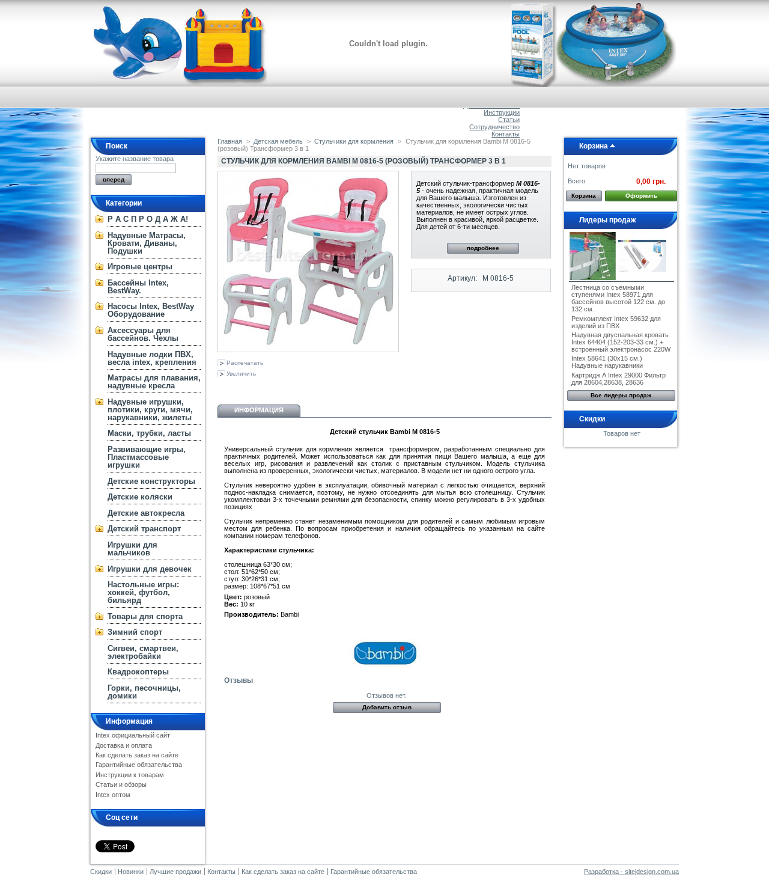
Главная (229, 141)
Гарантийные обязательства (139, 764)
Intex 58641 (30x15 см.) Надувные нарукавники (607, 362)
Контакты (505, 134)
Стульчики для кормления (354, 141)
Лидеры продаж (607, 220)
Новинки (131, 871)
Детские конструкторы (151, 481)
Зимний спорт (135, 632)
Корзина (593, 146)
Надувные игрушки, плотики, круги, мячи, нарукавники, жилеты (150, 409)
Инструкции (502, 112)
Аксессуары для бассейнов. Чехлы (143, 334)
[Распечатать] (333, 387)
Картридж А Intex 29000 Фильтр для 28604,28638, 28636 (618, 378)
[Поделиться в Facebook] (284, 387)
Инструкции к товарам (130, 774)
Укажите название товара (135, 158)
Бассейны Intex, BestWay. (138, 286)
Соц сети (122, 817)
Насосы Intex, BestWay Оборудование (151, 310)
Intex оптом (113, 794)
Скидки (592, 419)
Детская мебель (278, 141)
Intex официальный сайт (133, 735)
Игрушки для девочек (150, 568)
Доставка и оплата (124, 745)
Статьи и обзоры (121, 784)
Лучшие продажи (175, 871)
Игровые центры (140, 266)
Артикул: (462, 278)
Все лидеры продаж (621, 395)
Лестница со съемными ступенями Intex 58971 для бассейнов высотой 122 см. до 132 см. (618, 298)
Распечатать (244, 362)
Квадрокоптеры (138, 671)
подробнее (483, 248)
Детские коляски (140, 496)
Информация (129, 721)
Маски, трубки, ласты (149, 433)
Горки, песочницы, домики (144, 691)
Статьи (509, 119)
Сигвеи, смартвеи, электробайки (143, 652)
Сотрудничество (494, 126)
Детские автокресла (146, 513)
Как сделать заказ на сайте (137, 755)
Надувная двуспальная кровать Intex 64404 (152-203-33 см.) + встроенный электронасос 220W (620, 342)
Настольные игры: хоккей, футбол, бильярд (143, 592)
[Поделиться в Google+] (264, 387)
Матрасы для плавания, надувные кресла (154, 381)
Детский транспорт (144, 528)
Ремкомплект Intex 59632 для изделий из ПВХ (616, 322)
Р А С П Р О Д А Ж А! (148, 219)
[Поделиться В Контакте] (224, 387)
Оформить (641, 195)
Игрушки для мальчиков (132, 548)
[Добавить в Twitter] (304, 387)
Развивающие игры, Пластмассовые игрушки (147, 457)
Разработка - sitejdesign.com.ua (631, 871)
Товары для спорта (145, 616)
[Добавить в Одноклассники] (244, 387)
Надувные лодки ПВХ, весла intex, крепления (152, 358)
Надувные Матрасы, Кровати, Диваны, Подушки (147, 243)
